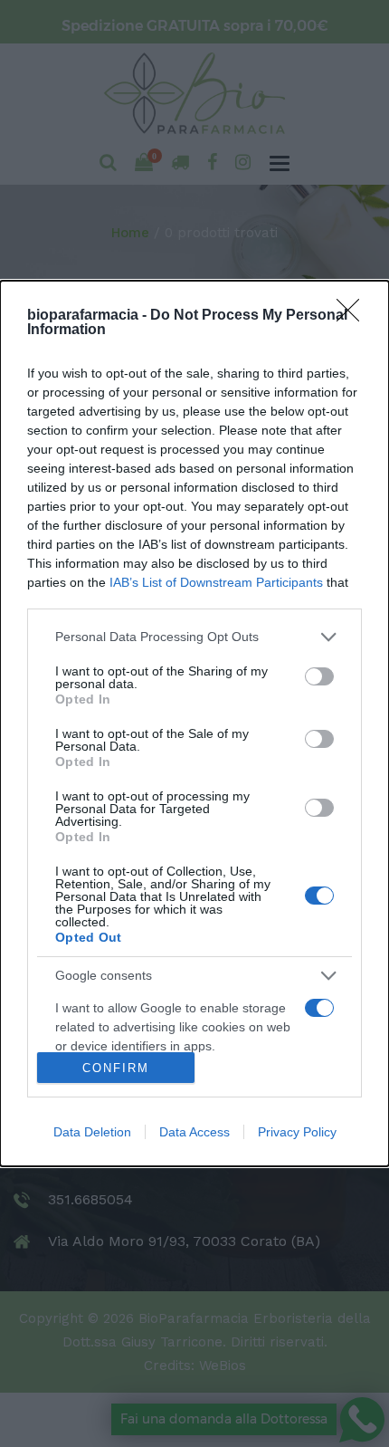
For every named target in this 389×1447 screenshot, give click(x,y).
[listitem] (194, 637)
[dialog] (194, 723)
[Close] (354, 316)
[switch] (319, 676)
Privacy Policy (297, 1132)
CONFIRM (115, 1068)
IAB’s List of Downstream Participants (216, 582)
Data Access (194, 1132)
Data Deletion (92, 1132)
